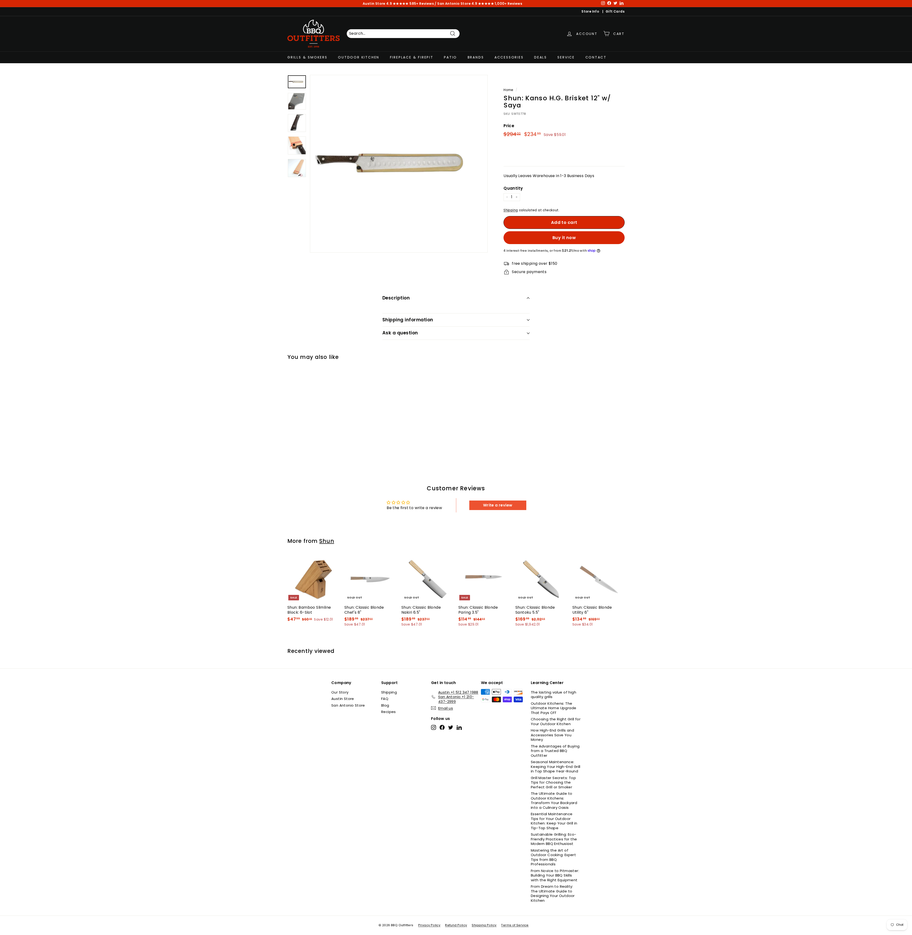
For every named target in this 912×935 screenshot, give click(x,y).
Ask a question (400, 333)
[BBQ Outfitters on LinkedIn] (459, 727)
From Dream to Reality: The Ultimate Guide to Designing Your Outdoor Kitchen (553, 893)
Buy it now (564, 238)
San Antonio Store (348, 705)
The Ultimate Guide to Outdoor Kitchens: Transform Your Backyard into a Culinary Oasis (554, 800)
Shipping (511, 210)
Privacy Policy (429, 925)
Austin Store (342, 698)
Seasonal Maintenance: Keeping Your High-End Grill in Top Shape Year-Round (555, 766)
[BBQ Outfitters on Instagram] (433, 727)
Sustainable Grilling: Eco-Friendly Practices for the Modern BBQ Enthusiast (554, 839)
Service (566, 57)
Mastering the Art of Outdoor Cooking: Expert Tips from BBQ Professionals (553, 857)
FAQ (384, 698)
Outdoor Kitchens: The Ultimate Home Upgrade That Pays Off (553, 708)
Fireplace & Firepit (411, 57)
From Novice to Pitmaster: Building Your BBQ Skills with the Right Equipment (555, 875)
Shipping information (407, 320)
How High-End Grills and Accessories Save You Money (552, 735)
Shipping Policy (484, 925)
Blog (385, 705)
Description (396, 298)
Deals (540, 57)
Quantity (513, 188)
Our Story (340, 692)
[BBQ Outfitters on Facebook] (442, 727)
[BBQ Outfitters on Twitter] (450, 727)
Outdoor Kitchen (358, 57)
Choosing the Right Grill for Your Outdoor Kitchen (555, 721)
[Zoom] (398, 163)
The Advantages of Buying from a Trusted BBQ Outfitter (555, 751)
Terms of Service (514, 925)
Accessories (509, 57)
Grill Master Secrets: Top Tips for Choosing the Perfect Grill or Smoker (553, 782)
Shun (326, 541)
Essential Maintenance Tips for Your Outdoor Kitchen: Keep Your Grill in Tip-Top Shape (554, 820)
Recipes (388, 711)
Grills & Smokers (307, 57)
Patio (450, 57)
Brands (476, 57)
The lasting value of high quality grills (553, 694)
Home (508, 90)
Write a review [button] (498, 505)
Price (509, 125)
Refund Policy (456, 925)
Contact (596, 57)
